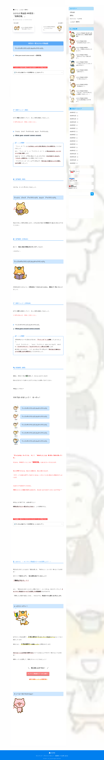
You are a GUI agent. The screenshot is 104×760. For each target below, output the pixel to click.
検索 (92, 193)
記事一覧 (91, 2)
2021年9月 (73, 163)
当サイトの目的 (51, 2)
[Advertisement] (38, 89)
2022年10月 (74, 122)
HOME (53, 753)
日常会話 (59, 2)
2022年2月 (73, 147)
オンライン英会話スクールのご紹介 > (38, 673)
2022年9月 (73, 125)
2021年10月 (74, 160)
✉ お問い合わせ (64, 755)
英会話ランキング (73, 188)
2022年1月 (73, 150)
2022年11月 (74, 119)
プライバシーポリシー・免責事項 (51, 755)
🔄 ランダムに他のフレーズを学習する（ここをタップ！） (29, 72)
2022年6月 (73, 134)
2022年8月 (73, 128)
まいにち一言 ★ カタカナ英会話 (23, 2)
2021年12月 (74, 153)
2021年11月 (74, 157)
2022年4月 (73, 141)
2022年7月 (73, 131)
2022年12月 (74, 115)
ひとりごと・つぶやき (72, 2)
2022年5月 (73, 138)
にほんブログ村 (73, 180)
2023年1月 (73, 112)
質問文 (63, 2)
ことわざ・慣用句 (83, 2)
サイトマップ (39, 755)
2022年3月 (73, 144)
